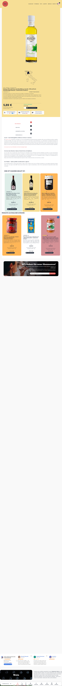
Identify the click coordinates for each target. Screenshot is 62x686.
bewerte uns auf (7, 665)
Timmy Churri (39, 657)
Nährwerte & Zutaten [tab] (20, 132)
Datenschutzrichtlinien (52, 271)
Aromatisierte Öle (13, 88)
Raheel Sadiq (23, 657)
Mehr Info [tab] (18, 128)
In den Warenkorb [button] (13, 253)
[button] (60, 683)
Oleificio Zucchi (8, 140)
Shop (4, 88)
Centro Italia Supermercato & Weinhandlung (9, 658)
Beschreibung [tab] (18, 124)
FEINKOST (7, 88)
